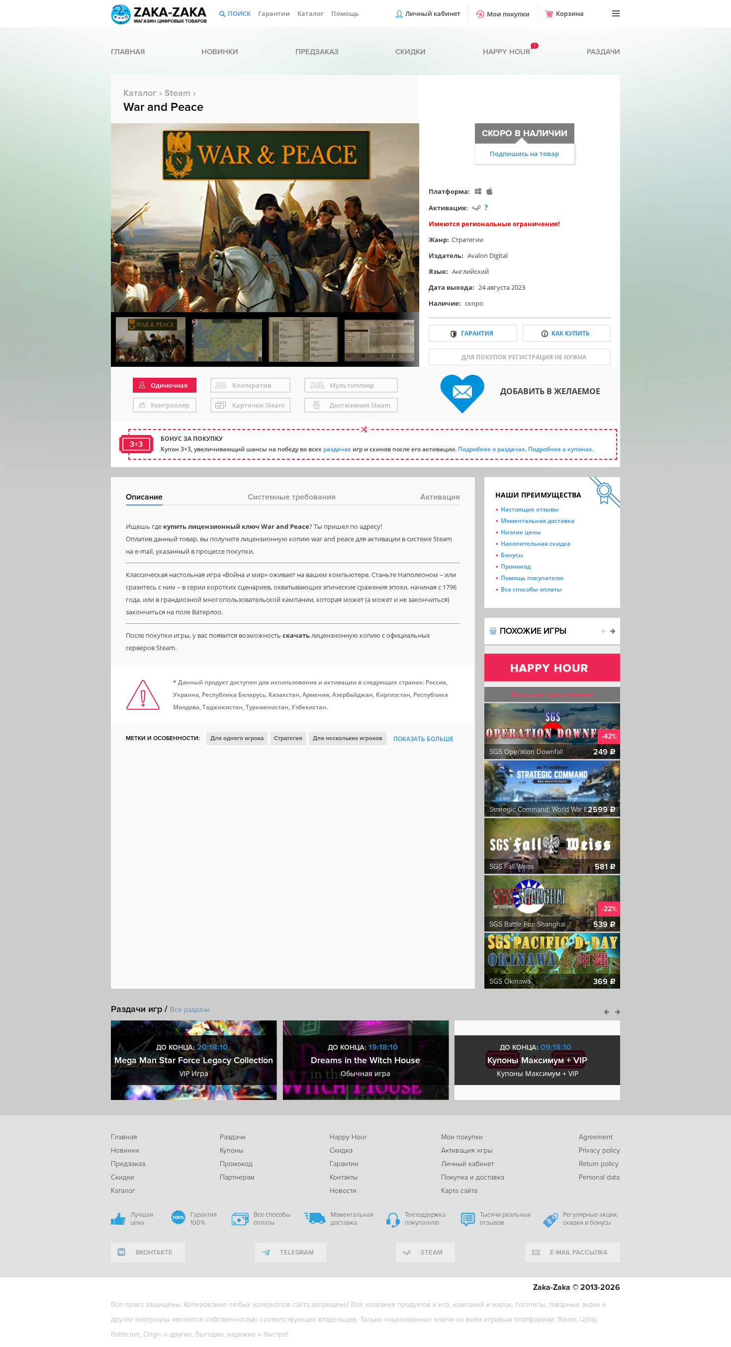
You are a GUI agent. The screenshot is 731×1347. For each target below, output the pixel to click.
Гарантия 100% (203, 1219)
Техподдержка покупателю (425, 1219)
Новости (343, 1190)
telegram (297, 1253)
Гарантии (274, 13)
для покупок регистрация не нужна (523, 357)
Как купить (570, 333)
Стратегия (288, 738)
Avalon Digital (487, 255)
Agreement (596, 1137)
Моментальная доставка (537, 520)
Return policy (599, 1164)
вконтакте (154, 1253)
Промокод (516, 566)
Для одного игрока (237, 738)
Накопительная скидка (535, 543)
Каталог (310, 13)
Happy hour (506, 51)
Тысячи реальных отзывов (505, 1219)
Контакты (344, 1177)
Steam (177, 92)
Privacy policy (599, 1150)
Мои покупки (508, 13)
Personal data (599, 1177)
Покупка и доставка (472, 1177)
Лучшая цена (141, 1219)
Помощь (345, 13)
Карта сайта (459, 1190)
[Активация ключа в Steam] (476, 207)
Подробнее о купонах (560, 449)
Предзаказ (317, 51)
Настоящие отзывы (530, 509)
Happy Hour (348, 1137)
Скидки (410, 51)
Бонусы (512, 555)
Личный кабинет (432, 13)
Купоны (232, 1150)
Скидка (341, 1150)
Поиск (239, 13)
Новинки (219, 51)
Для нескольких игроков (347, 738)
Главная (128, 51)
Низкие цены (521, 532)
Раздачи (603, 51)
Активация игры (467, 1150)
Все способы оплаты (531, 589)
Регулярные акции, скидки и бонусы (590, 1219)
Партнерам (237, 1177)
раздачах (337, 449)
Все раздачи (190, 1010)
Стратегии (467, 239)
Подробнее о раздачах (491, 449)
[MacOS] (489, 191)
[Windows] (478, 191)
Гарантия (477, 333)
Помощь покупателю (532, 578)
